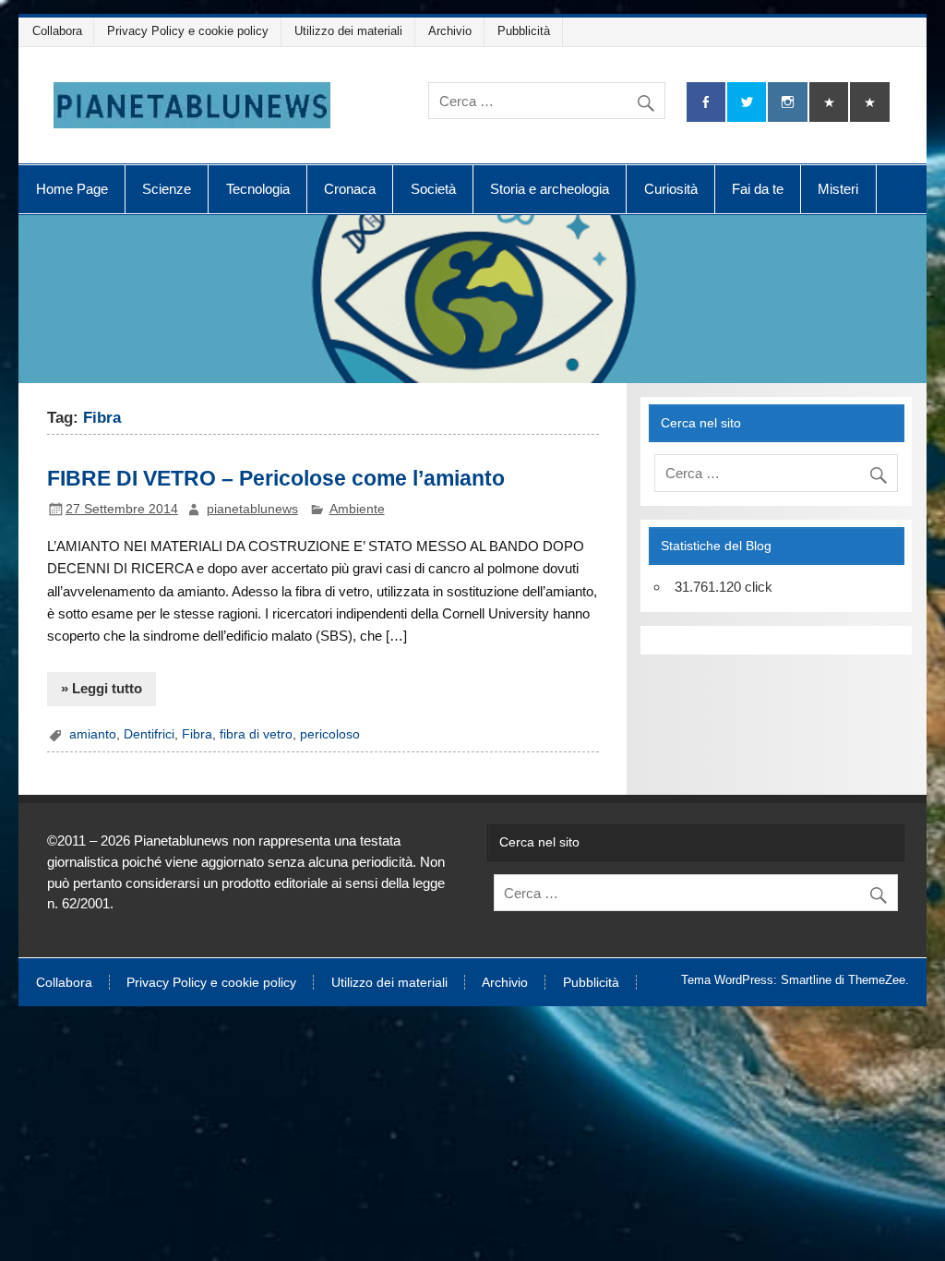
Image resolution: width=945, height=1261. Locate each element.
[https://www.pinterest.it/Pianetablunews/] (828, 102)
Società (433, 189)
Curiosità (671, 189)
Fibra (197, 734)
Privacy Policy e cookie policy (188, 31)
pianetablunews (252, 509)
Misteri (838, 189)
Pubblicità (523, 31)
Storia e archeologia (549, 189)
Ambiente (357, 509)
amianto (92, 734)
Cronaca (350, 189)
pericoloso (330, 734)
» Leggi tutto (101, 688)
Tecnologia (258, 189)
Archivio (450, 31)
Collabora (57, 31)
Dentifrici (149, 734)
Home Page (72, 189)
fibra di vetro (256, 734)
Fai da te (758, 189)
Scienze (166, 189)
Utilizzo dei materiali (348, 31)
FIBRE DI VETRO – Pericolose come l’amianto (276, 478)
